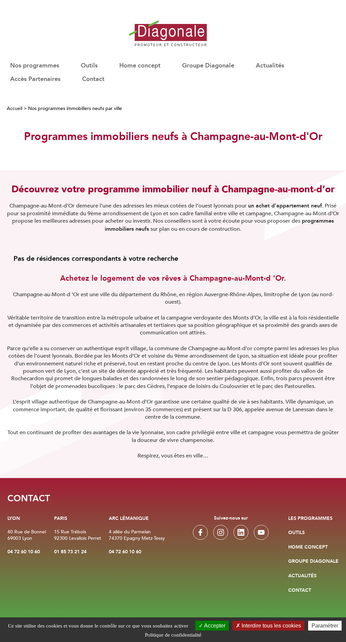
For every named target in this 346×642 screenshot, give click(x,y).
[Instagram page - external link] (220, 532)
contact (299, 590)
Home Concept (308, 547)
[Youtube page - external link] (261, 532)
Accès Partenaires (35, 79)
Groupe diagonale (313, 561)
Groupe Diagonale (208, 66)
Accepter (214, 626)
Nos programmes (34, 66)
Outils (296, 532)
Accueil (14, 108)
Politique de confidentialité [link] (173, 635)
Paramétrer (325, 626)
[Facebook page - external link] (200, 532)
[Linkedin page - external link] (240, 532)
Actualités (270, 66)
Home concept (139, 66)
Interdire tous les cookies (270, 626)
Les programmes (310, 518)
